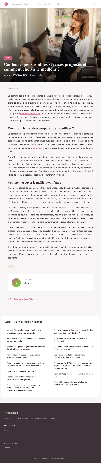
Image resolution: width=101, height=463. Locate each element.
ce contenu (38, 148)
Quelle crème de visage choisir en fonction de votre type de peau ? (73, 347)
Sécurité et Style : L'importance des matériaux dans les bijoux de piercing (26, 347)
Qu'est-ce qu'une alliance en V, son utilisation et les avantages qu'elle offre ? (73, 331)
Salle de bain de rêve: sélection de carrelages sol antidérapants (26, 339)
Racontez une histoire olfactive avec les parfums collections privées (23, 378)
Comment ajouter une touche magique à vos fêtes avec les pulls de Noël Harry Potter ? (25, 364)
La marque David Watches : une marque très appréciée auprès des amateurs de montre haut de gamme (73, 366)
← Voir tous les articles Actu (20, 299)
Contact (7, 448)
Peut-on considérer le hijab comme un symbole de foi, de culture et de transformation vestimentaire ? (23, 388)
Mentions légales (10, 443)
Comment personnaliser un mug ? (21, 371)
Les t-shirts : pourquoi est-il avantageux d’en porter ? (73, 375)
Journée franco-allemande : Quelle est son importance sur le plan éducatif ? (25, 331)
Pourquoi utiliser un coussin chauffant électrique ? (70, 339)
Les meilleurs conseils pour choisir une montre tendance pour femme (71, 383)
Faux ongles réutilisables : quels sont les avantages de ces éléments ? (24, 356)
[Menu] (94, 4)
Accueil (10, 89)
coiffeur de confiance (30, 113)
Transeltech (11, 412)
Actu (8, 58)
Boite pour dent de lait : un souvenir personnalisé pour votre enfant (69, 356)
